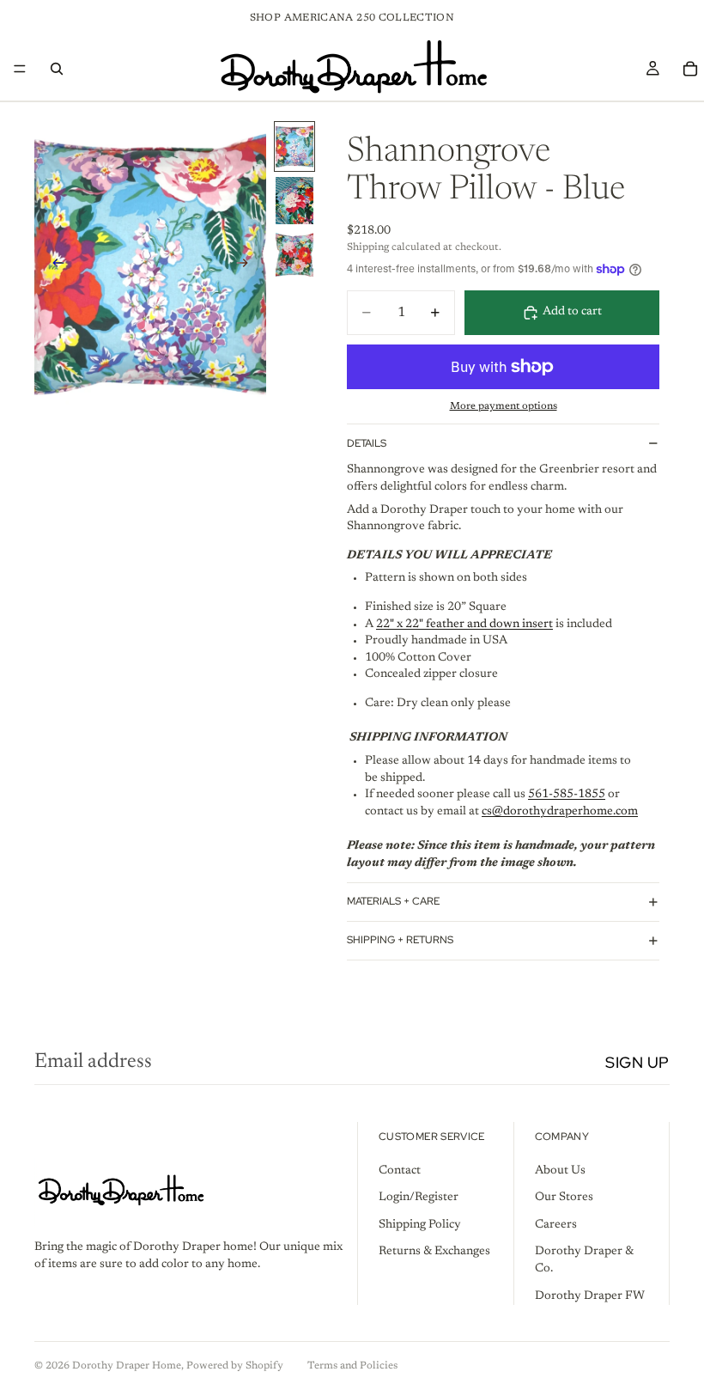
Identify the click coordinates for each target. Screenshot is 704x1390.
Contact (400, 1170)
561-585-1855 (566, 795)
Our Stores (564, 1198)
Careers (556, 1224)
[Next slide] (247, 265)
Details (366, 443)
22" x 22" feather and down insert (464, 625)
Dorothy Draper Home (126, 1366)
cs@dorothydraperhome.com (560, 812)
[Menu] (19, 68)
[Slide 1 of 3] (294, 146)
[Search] (57, 69)
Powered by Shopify (234, 1366)
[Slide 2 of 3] (294, 200)
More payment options (503, 406)
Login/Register (418, 1198)
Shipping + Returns (400, 940)
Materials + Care (393, 901)
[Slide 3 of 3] (294, 254)
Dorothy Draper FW (590, 1295)
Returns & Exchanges (434, 1252)
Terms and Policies (352, 1366)
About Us (560, 1170)
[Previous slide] (53, 265)
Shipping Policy (420, 1224)
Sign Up (637, 1062)
